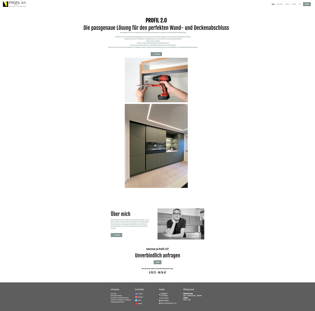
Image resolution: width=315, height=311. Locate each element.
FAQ (299, 4)
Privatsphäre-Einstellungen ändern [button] (120, 298)
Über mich (280, 4)
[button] (307, 4)
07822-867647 (164, 298)
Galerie (294, 4)
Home (273, 4)
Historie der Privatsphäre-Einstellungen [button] (121, 300)
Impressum (113, 293)
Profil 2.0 (287, 4)
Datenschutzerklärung (116, 295)
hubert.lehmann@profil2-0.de (168, 303)
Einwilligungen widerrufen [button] (117, 302)
